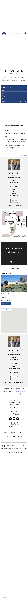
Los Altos (14, 391)
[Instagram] (10, 418)
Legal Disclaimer (23, 448)
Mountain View (5, 393)
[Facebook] (14, 418)
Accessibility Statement (17, 452)
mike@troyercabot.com (14, 191)
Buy (21, 433)
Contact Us (21, 440)
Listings (12, 433)
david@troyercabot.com (14, 177)
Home (5, 433)
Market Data (16, 436)
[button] (25, 33)
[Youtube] (17, 418)
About (5, 440)
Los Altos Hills (19, 391)
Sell (7, 436)
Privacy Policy (8, 452)
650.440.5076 (14, 182)
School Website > (6, 303)
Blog (13, 440)
